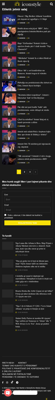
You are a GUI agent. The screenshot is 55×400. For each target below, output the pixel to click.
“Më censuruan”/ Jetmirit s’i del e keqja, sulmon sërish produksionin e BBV (34, 157)
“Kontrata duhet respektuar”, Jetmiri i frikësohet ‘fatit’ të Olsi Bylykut (33, 96)
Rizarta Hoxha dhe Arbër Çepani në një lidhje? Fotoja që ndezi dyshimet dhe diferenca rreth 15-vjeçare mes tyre (34, 294)
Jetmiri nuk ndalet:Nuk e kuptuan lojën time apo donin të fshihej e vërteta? (34, 133)
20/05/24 (22, 65)
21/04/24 (22, 163)
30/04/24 (22, 77)
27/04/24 (22, 114)
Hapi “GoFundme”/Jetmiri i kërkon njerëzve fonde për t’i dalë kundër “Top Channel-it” (34, 46)
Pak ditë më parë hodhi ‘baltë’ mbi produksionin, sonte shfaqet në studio (33, 108)
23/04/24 (22, 138)
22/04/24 (22, 150)
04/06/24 (22, 38)
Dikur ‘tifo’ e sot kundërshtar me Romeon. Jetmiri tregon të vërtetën (32, 72)
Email (6, 205)
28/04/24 (22, 89)
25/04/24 (22, 126)
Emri (6, 194)
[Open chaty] (8, 392)
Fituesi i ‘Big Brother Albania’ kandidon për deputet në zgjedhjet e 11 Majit (34, 17)
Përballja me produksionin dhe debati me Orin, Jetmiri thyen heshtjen (35, 84)
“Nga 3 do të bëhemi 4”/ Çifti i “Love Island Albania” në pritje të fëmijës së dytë (33, 307)
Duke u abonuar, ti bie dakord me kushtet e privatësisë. (23, 216)
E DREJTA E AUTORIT (11, 371)
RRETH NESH (8, 362)
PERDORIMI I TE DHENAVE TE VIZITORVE (20, 377)
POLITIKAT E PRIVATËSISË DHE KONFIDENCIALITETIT (26, 368)
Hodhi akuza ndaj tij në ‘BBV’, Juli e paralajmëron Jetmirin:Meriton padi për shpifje (34, 31)
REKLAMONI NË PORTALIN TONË (16, 374)
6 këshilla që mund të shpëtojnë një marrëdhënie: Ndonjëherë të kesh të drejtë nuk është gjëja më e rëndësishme (34, 279)
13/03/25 (22, 23)
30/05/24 (22, 53)
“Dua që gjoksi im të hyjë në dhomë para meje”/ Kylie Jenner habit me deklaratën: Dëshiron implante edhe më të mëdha (32, 264)
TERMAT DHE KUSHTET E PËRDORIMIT (19, 365)
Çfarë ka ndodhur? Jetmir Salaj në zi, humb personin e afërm (33, 121)
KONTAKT (22, 362)
